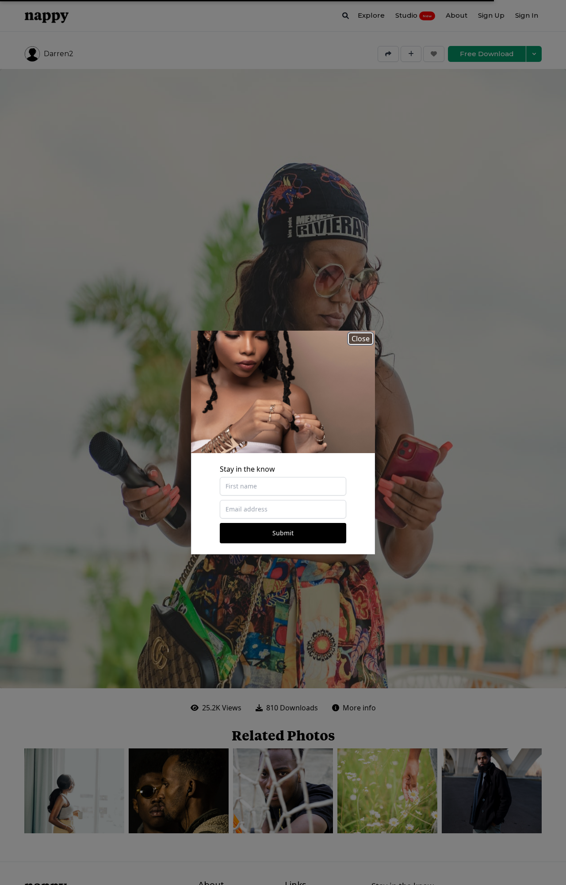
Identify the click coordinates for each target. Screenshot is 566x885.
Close (361, 338)
